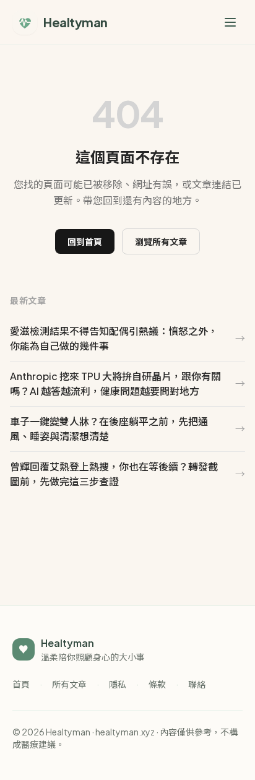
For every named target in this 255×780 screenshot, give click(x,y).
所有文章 (69, 684)
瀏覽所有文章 (161, 241)
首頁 (21, 684)
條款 (157, 684)
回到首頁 (84, 241)
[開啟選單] (230, 22)
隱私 (117, 684)
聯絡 (196, 684)
